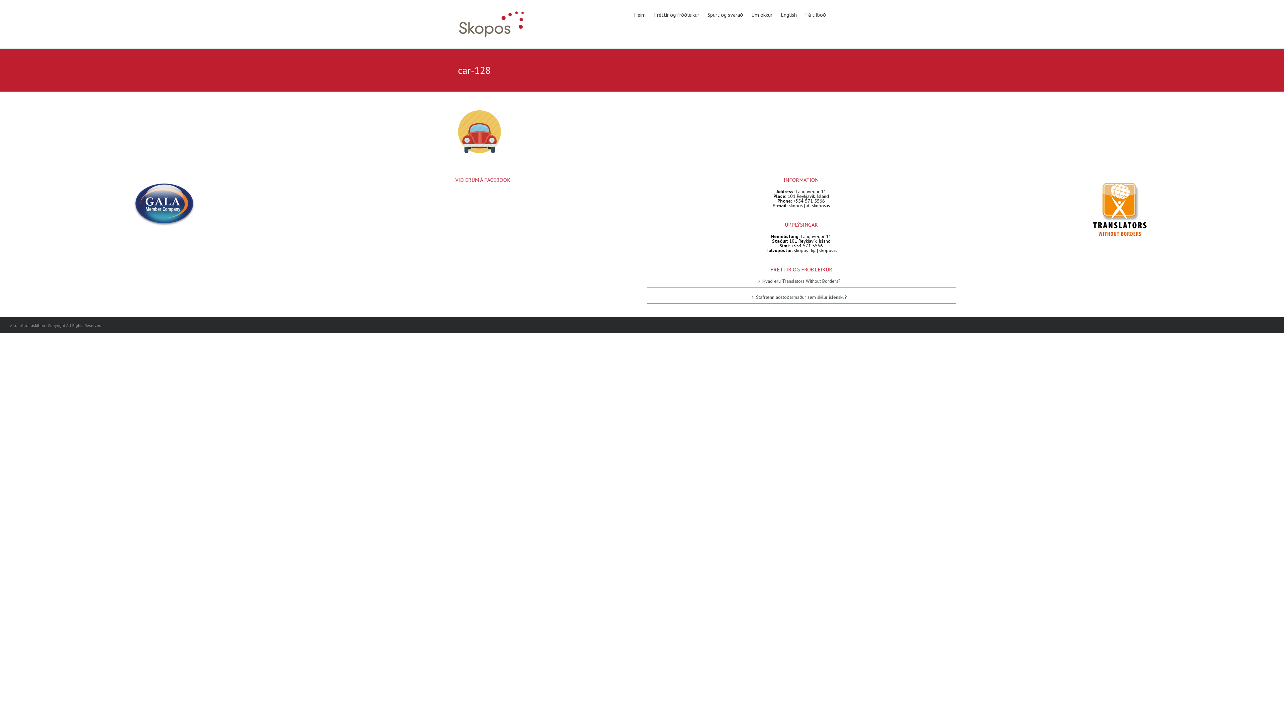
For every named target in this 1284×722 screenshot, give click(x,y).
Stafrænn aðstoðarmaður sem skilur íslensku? (801, 297)
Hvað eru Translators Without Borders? (801, 281)
